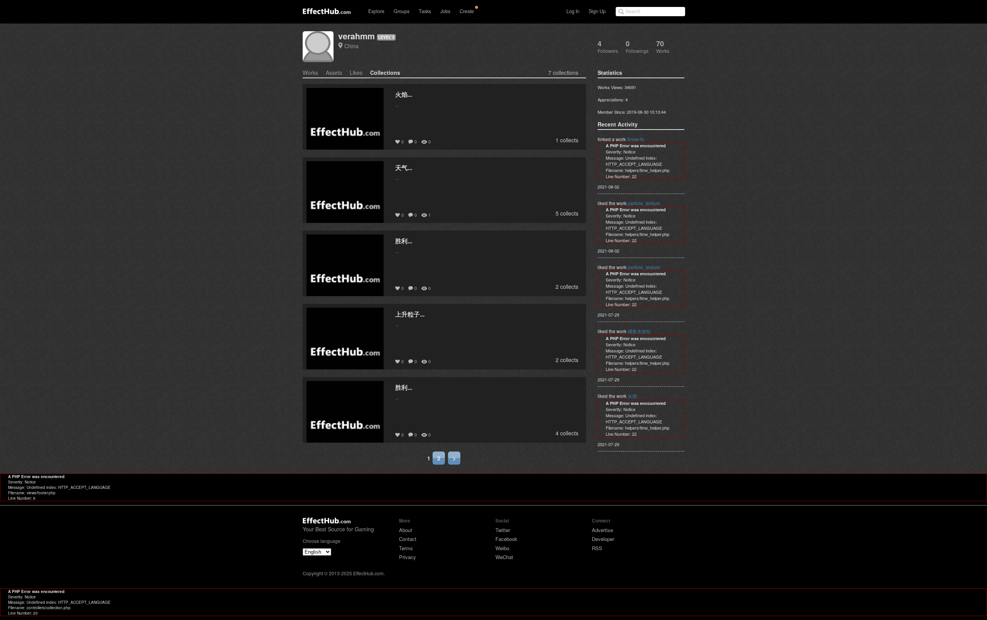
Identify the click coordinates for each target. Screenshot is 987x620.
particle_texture (644, 203)
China (351, 46)
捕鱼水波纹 (639, 331)
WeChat (504, 557)
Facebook (506, 538)
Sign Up (597, 11)
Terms (406, 548)
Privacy (407, 557)
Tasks (425, 11)
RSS (597, 548)
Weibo (502, 548)
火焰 (632, 396)
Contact (407, 538)
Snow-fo (635, 139)
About (405, 530)
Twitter (502, 530)
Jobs (445, 11)
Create (467, 11)
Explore (376, 11)
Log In (572, 11)
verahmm (356, 36)
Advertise (602, 530)
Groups (401, 11)
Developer (603, 538)
